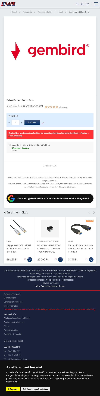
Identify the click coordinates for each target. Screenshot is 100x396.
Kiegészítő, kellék (45, 12)
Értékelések (50, 166)
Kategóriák (27, 12)
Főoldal (14, 12)
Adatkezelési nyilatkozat (14, 322)
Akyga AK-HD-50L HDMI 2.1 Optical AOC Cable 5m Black (19, 248)
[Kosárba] (29, 259)
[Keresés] (77, 4)
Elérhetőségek (10, 298)
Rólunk (7, 326)
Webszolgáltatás (11, 306)
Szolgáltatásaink (11, 330)
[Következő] (94, 212)
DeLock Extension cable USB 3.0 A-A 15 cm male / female (80, 248)
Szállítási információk (13, 334)
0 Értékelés (63, 107)
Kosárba (32, 123)
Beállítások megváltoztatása (35, 389)
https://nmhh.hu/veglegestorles (50, 286)
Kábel (60, 12)
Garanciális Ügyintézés (13, 302)
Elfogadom (13, 389)
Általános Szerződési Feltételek (17, 318)
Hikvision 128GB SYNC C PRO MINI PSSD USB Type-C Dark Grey (49, 248)
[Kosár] (87, 4)
